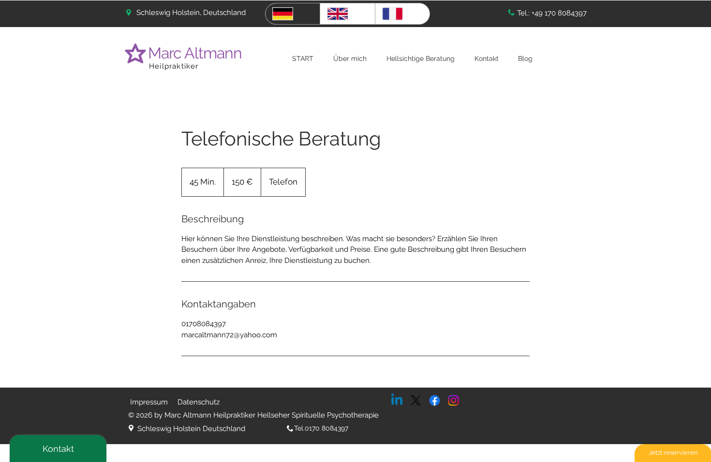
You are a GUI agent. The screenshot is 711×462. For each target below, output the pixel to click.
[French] (402, 13)
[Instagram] (453, 400)
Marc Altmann (197, 53)
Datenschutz (199, 402)
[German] (293, 13)
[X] (416, 400)
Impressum (149, 402)
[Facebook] (435, 400)
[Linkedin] (397, 400)
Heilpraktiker (174, 66)
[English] (347, 13)
